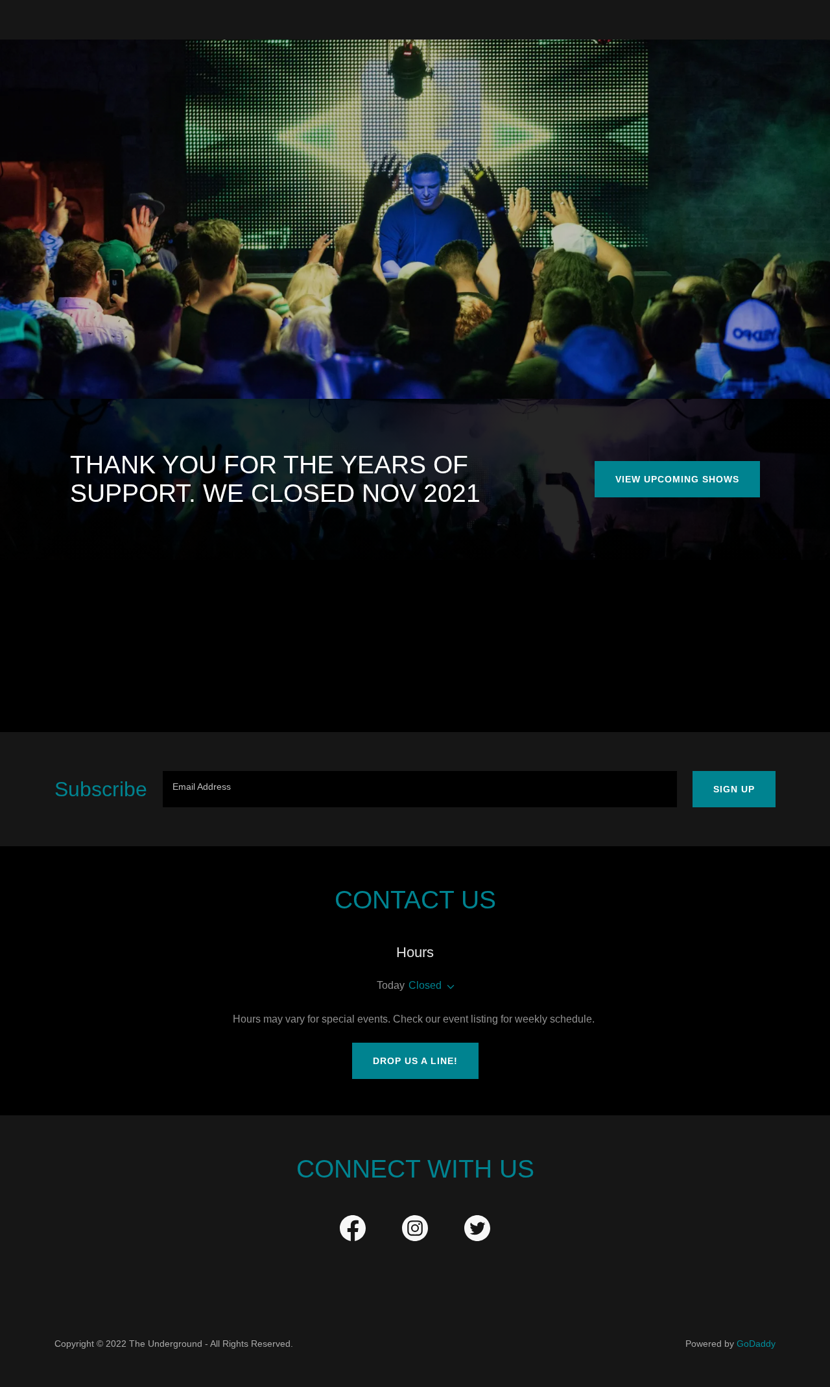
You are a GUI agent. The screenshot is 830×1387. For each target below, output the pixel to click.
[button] (448, 987)
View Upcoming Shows (677, 479)
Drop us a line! (415, 1061)
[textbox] (420, 789)
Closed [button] (425, 985)
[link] (353, 1231)
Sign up (734, 789)
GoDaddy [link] (756, 1343)
